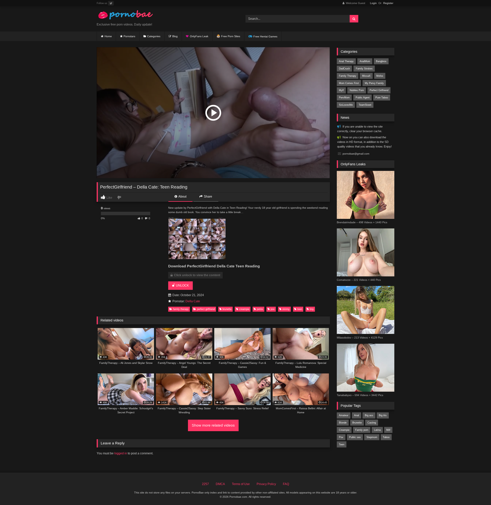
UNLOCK (182, 285)
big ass (369, 415)
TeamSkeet (365, 104)
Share (207, 196)
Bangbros (381, 61)
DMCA (220, 484)
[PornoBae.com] (125, 15)
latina (377, 429)
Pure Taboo (381, 97)
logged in (120, 453)
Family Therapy (181, 309)
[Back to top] (479, 493)
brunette (226, 309)
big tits (383, 415)
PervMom (344, 97)
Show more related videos (213, 425)
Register (388, 3)
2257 (205, 484)
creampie (244, 309)
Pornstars (129, 36)
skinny (286, 309)
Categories (153, 36)
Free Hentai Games (265, 36)
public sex (355, 437)
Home (108, 36)
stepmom (372, 437)
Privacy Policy (266, 484)
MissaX (366, 75)
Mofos (379, 75)
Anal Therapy (346, 61)
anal (356, 415)
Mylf (341, 90)
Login (373, 3)
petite (260, 309)
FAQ (286, 484)
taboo (386, 437)
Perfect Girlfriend (206, 309)
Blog (175, 36)
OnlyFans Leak (199, 36)
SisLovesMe (346, 104)
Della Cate (192, 301)
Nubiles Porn (357, 90)
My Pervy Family (374, 83)
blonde (343, 422)
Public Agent (363, 97)
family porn (361, 429)
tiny (312, 309)
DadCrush (344, 68)
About (182, 196)
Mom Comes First (349, 83)
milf (388, 429)
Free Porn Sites (230, 36)
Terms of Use (241, 484)
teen (299, 309)
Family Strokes (364, 68)
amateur (343, 415)
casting (371, 422)
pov (273, 309)
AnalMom (365, 61)
